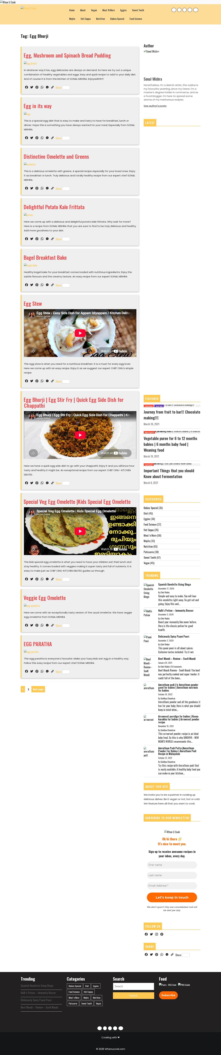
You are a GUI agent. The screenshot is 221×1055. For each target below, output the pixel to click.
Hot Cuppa (86, 18)
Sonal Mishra (153, 79)
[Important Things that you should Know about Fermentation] (172, 464)
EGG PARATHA (38, 644)
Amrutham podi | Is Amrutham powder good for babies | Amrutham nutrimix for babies (178, 687)
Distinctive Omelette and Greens (56, 156)
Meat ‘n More (108, 10)
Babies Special (117, 18)
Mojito (72, 18)
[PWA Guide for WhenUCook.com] (184, 985)
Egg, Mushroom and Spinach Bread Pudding (67, 55)
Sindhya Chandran (168, 698)
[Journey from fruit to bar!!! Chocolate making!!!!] (169, 406)
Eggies (123, 10)
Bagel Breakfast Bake (45, 257)
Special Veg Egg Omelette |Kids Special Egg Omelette (77, 501)
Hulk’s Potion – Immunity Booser (175, 610)
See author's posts (155, 105)
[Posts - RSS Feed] (167, 985)
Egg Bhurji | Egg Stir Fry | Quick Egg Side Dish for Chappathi (74, 402)
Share (58, 87)
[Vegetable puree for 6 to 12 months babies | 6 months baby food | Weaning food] (172, 432)
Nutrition (100, 18)
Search (133, 995)
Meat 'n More (150, 535)
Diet (146, 513)
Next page (38, 689)
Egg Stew (33, 303)
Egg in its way (38, 106)
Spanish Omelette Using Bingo (174, 584)
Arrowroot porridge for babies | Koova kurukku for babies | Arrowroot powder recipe (178, 719)
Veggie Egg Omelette (45, 597)
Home (72, 10)
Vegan (94, 10)
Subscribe (168, 995)
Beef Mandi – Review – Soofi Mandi (177, 659)
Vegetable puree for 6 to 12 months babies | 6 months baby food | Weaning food (170, 444)
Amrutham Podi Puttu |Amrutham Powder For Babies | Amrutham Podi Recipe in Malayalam (177, 751)
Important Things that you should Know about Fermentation (169, 473)
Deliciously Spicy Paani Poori (173, 636)
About (83, 10)
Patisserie (149, 552)
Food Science (136, 18)
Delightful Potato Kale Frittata (54, 207)
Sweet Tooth (138, 10)
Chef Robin (165, 592)
